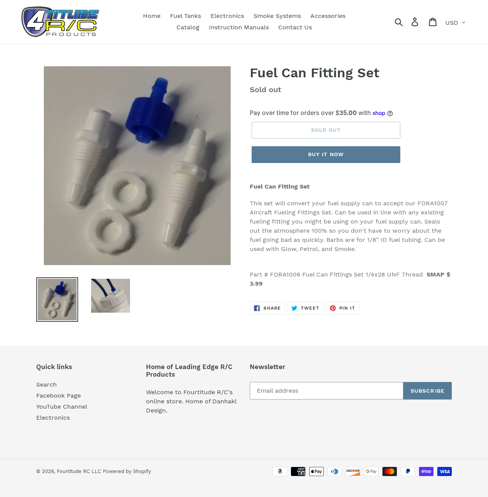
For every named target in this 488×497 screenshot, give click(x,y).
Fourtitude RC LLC (79, 471)
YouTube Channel (61, 406)
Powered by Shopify (127, 471)
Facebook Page (58, 395)
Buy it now (326, 154)
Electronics (53, 417)
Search (46, 384)
